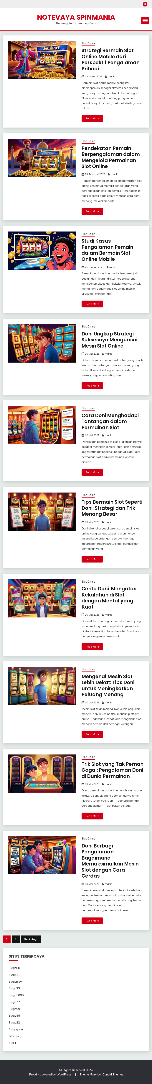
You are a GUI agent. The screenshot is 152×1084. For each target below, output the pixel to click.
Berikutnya (31, 939)
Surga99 (14, 1009)
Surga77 (14, 1002)
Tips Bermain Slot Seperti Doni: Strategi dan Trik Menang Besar (112, 508)
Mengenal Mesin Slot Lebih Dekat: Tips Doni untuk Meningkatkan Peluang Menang (108, 685)
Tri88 (12, 1043)
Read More (92, 118)
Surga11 (14, 975)
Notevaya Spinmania (76, 17)
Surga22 (14, 1022)
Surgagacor (16, 1029)
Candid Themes (113, 1074)
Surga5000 (16, 995)
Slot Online (88, 43)
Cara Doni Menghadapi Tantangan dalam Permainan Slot (110, 421)
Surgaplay (15, 981)
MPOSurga (16, 1036)
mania (111, 76)
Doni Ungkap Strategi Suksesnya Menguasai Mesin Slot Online (109, 339)
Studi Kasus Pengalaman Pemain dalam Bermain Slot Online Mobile (107, 250)
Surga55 (14, 1015)
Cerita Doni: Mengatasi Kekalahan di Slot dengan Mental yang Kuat (110, 597)
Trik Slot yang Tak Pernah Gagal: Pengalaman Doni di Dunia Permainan (112, 770)
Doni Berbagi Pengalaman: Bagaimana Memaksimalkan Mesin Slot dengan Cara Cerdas (110, 860)
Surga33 (14, 988)
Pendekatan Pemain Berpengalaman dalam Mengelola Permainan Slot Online (111, 157)
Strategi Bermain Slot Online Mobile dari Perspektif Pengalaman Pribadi (111, 59)
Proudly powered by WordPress (50, 1074)
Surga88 (14, 968)
